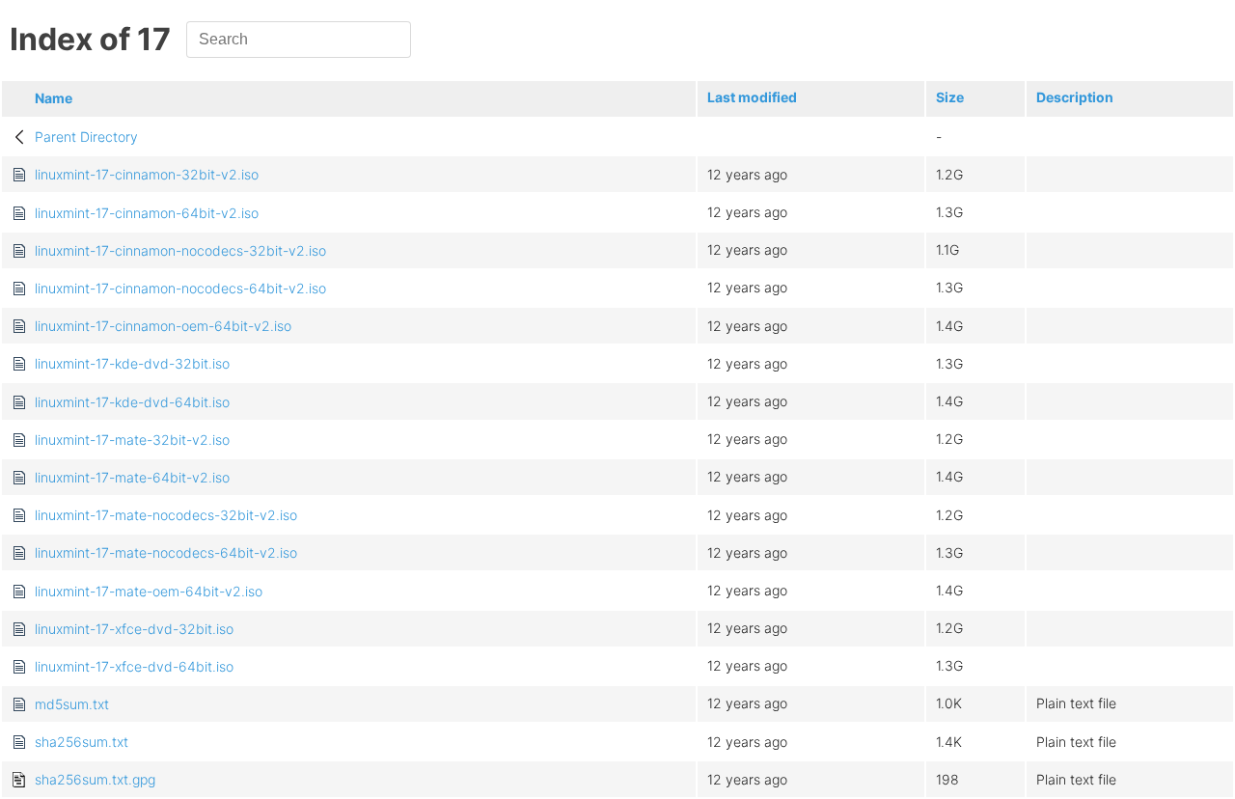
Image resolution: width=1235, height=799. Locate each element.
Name (53, 98)
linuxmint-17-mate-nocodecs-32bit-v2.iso (166, 515)
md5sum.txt (72, 704)
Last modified (752, 97)
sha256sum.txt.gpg (95, 779)
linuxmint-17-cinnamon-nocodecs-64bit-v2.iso (180, 288)
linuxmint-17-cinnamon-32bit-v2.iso (147, 174)
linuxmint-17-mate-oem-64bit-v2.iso (148, 591)
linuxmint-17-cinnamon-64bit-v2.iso (147, 213)
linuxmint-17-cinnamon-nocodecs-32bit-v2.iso (180, 250)
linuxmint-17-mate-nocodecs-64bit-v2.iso (166, 552)
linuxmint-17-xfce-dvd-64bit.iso (134, 666)
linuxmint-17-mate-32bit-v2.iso (132, 439)
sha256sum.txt (81, 741)
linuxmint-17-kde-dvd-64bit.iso (132, 402)
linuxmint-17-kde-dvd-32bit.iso (132, 363)
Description (1074, 97)
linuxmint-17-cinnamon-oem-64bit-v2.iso (163, 325)
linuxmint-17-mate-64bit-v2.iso (132, 477)
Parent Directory (86, 136)
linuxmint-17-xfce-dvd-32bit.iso (134, 628)
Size (950, 97)
